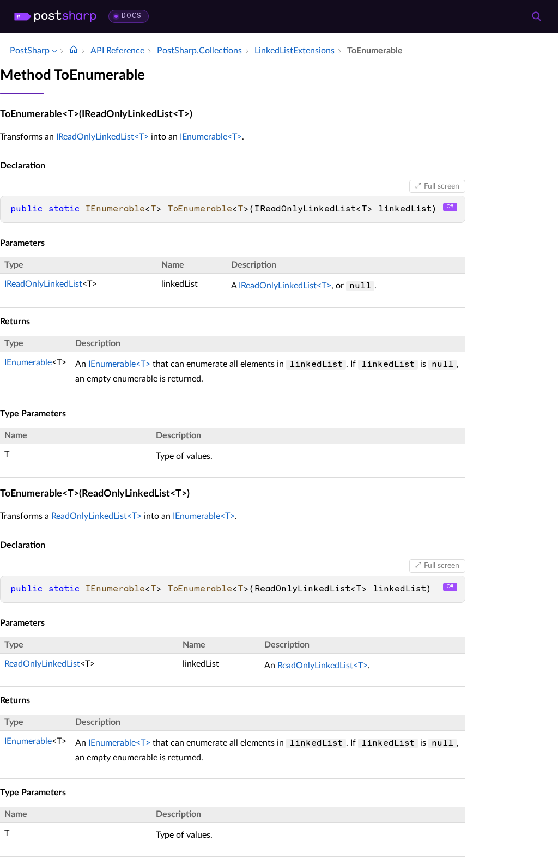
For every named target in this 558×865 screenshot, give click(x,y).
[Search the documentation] (536, 16)
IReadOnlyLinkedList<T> (102, 136)
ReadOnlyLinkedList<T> (96, 516)
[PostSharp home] (55, 16)
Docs (132, 16)
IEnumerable (28, 362)
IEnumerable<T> (211, 136)
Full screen (441, 186)
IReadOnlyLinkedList (43, 284)
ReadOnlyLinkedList (42, 664)
